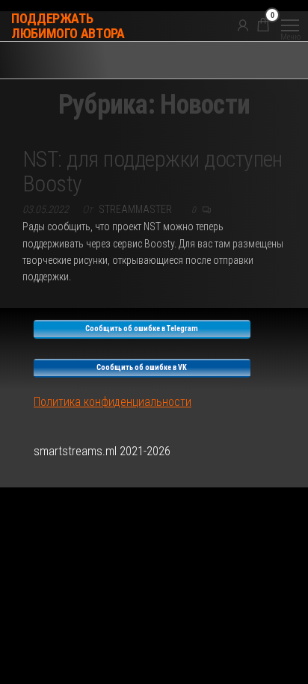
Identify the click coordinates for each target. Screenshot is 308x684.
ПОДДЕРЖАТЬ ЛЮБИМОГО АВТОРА (68, 25)
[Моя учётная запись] (243, 24)
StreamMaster (136, 209)
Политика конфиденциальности (112, 402)
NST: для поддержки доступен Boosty (152, 171)
